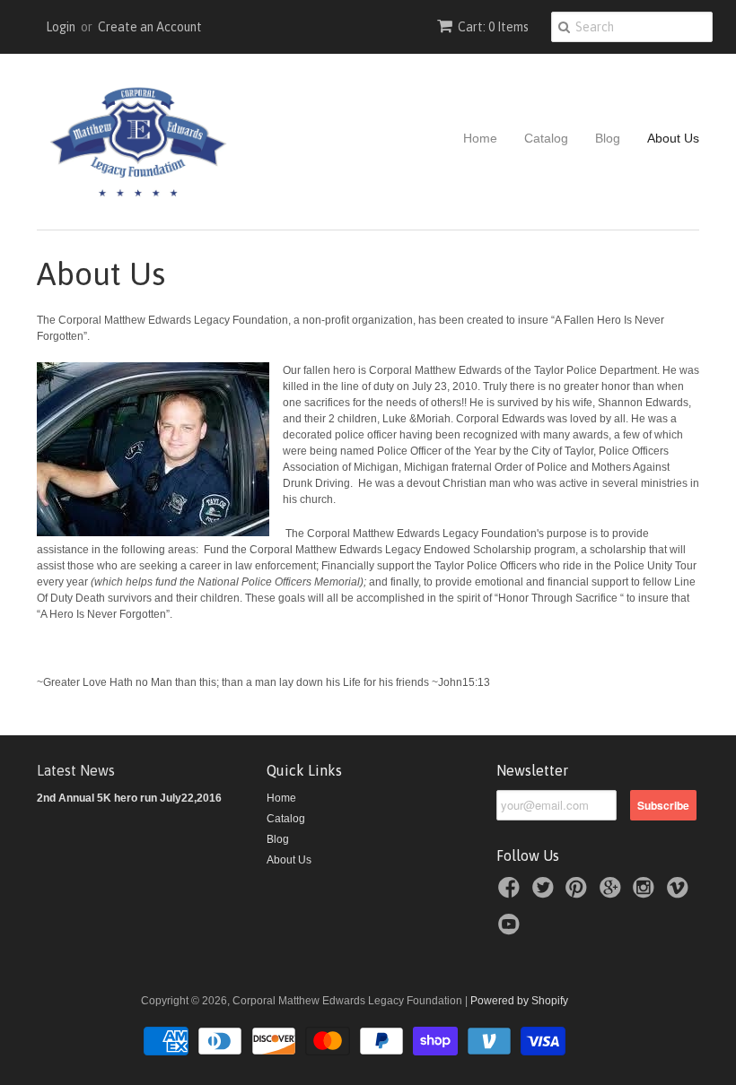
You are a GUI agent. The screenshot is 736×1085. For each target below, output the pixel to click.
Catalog (546, 138)
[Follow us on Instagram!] (646, 893)
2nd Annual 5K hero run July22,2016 (129, 798)
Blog (607, 138)
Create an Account (150, 27)
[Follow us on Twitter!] (545, 893)
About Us (673, 138)
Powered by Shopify (519, 1000)
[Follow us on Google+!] (613, 893)
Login (60, 27)
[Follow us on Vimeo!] (680, 893)
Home (480, 138)
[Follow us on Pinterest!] (578, 893)
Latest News (76, 770)
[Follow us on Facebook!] (511, 893)
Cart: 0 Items (493, 27)
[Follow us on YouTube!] (511, 930)
